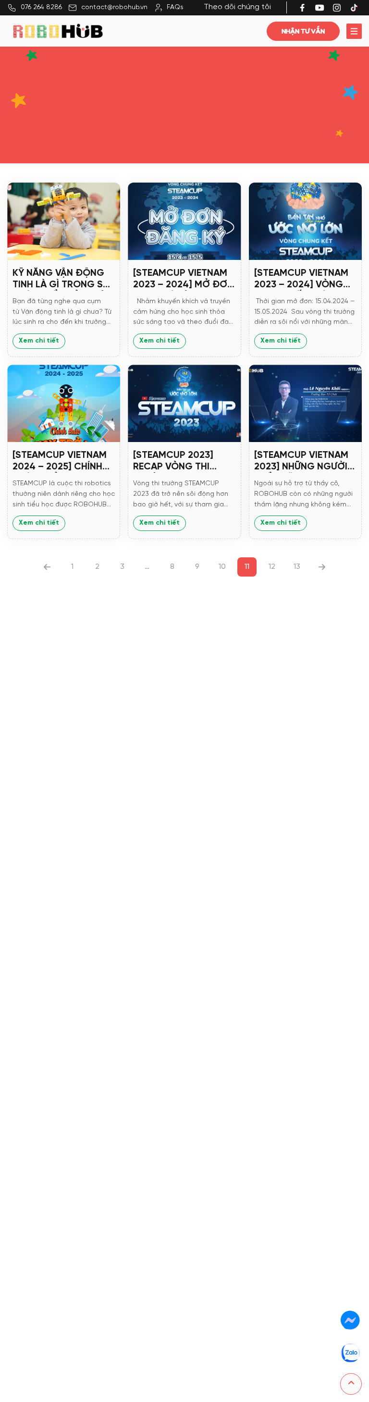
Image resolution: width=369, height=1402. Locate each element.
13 (297, 567)
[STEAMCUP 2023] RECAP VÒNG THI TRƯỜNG (173, 461)
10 (222, 567)
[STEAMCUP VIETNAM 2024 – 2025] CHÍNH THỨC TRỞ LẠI (59, 461)
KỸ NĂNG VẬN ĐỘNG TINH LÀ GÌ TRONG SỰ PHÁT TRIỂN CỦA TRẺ (60, 279)
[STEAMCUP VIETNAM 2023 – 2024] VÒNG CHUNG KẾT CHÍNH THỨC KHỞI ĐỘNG (301, 279)
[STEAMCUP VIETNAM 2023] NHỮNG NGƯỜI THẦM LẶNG (301, 461)
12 (272, 567)
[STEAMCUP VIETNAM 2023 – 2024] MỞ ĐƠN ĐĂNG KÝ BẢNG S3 (183, 279)
